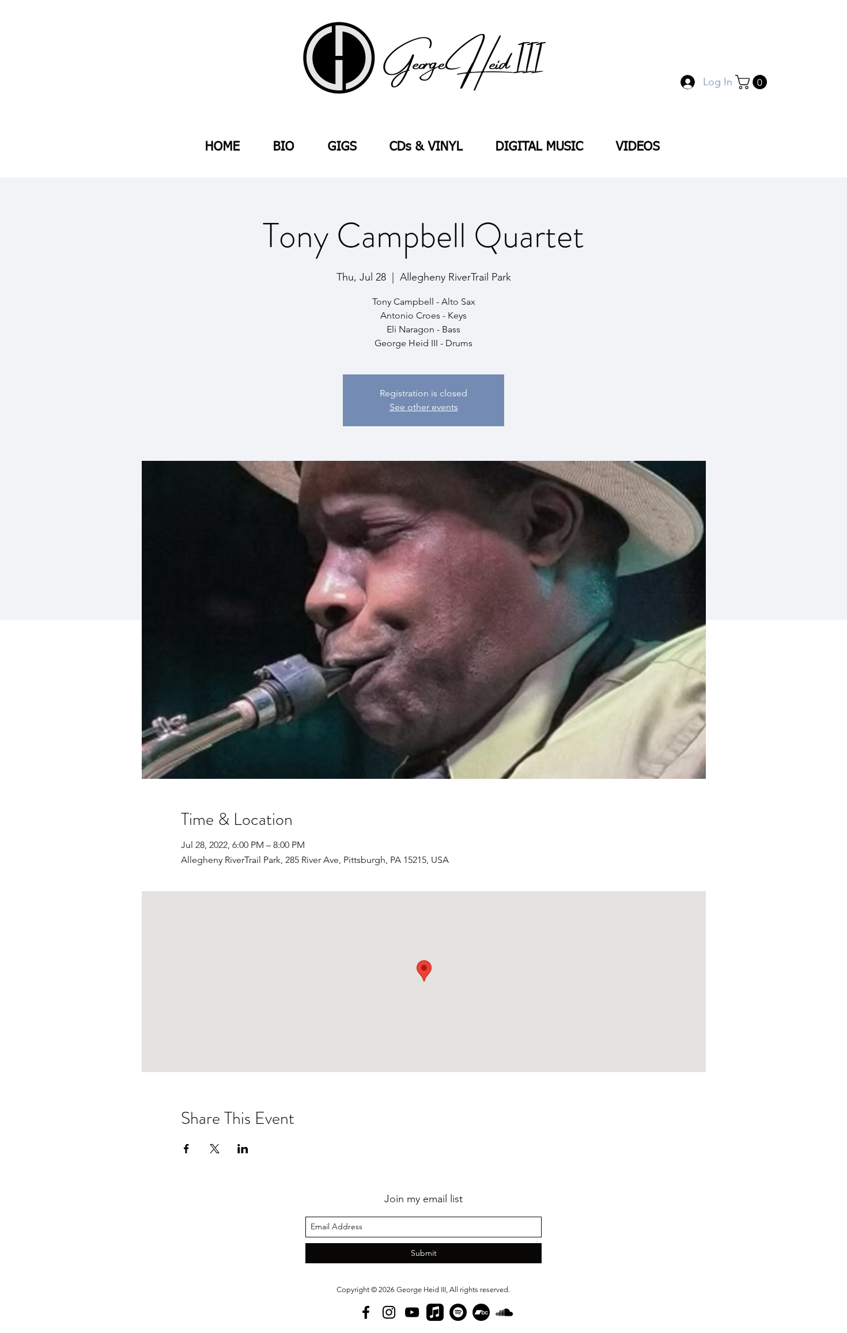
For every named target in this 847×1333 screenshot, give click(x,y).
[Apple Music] (435, 1312)
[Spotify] (458, 1312)
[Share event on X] (214, 1148)
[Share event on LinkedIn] (242, 1148)
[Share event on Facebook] (186, 1148)
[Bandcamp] (481, 1312)
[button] (752, 82)
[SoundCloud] (504, 1312)
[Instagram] (389, 1312)
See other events (424, 407)
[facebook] (366, 1312)
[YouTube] (412, 1312)
